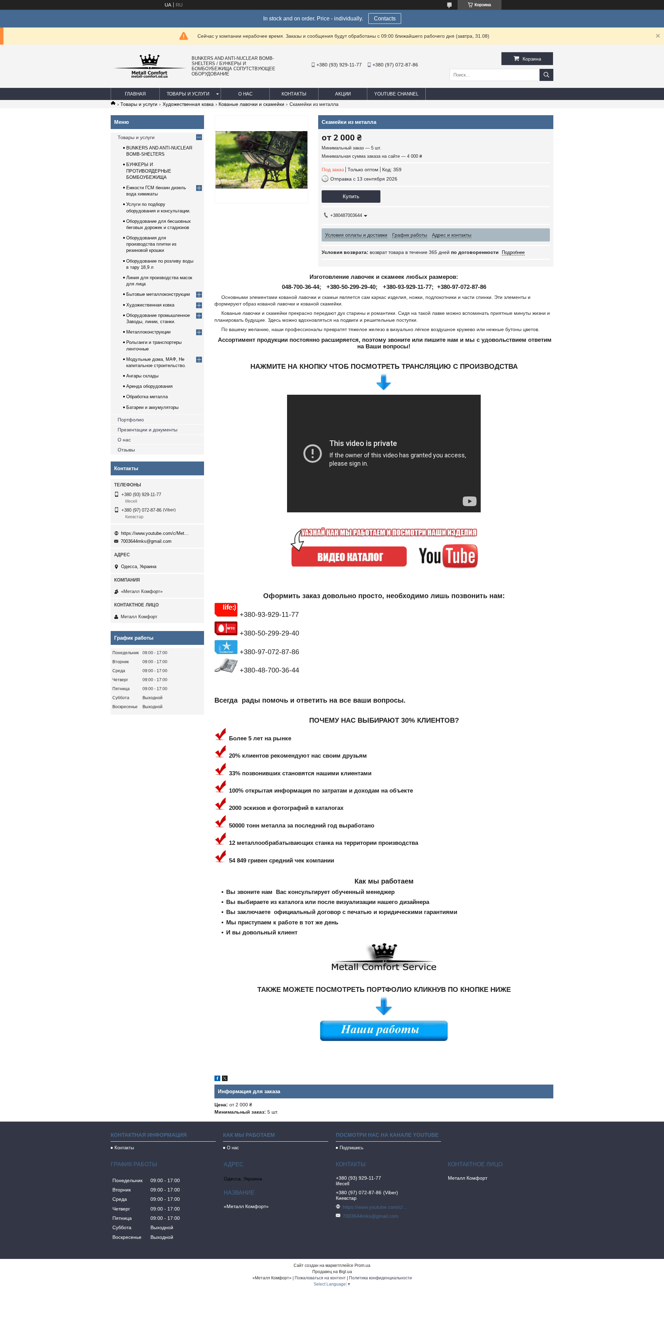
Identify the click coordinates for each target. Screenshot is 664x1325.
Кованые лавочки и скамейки (251, 104)
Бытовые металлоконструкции (158, 294)
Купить (351, 196)
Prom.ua (362, 1265)
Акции (343, 94)
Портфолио (131, 419)
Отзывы (126, 450)
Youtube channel (396, 94)
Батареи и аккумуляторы (152, 407)
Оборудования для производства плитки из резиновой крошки (151, 244)
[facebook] (217, 1079)
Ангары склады (142, 375)
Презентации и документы (147, 429)
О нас (245, 94)
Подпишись (351, 1147)
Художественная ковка (188, 104)
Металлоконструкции (148, 332)
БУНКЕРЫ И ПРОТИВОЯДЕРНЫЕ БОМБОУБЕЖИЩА (148, 171)
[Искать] (546, 75)
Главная (135, 94)
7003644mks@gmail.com (146, 541)
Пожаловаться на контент (320, 1278)
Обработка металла (147, 396)
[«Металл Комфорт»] (149, 77)
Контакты (294, 94)
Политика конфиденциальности (380, 1278)
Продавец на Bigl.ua (332, 1271)
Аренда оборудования (149, 386)
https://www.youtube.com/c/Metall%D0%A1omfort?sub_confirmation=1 (155, 533)
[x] (225, 1079)
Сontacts (385, 18)
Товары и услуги (188, 94)
